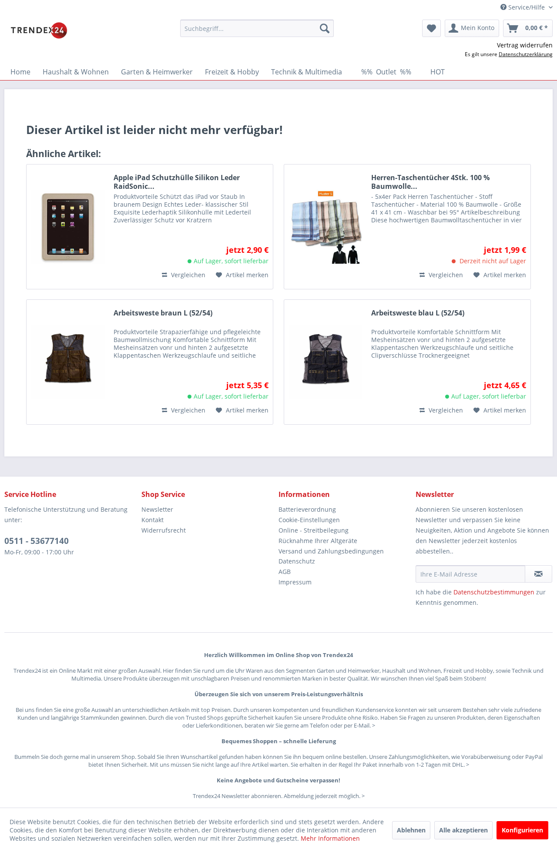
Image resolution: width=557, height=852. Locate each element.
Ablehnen (411, 830)
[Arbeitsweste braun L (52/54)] (68, 362)
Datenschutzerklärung (526, 54)
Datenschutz (296, 561)
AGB (284, 571)
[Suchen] (324, 28)
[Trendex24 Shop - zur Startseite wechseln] (39, 30)
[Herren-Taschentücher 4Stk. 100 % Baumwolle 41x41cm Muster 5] (325, 226)
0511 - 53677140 (36, 541)
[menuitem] (257, 28)
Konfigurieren (522, 830)
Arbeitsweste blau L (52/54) (417, 313)
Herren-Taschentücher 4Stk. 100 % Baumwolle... (430, 182)
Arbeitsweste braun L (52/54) (163, 313)
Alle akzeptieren (463, 830)
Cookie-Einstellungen (309, 520)
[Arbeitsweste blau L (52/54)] (325, 362)
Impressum (295, 582)
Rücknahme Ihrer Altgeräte (317, 541)
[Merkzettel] (431, 28)
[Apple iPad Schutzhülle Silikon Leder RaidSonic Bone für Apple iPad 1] (68, 226)
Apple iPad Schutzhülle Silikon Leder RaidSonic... (177, 182)
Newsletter (157, 509)
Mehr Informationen (330, 838)
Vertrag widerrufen (525, 45)
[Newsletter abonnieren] (538, 574)
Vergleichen (187, 275)
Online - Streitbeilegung (313, 530)
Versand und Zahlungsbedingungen (331, 551)
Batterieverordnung (307, 509)
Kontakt (152, 520)
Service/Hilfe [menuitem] (527, 7)
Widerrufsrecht (163, 530)
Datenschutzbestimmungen (493, 592)
